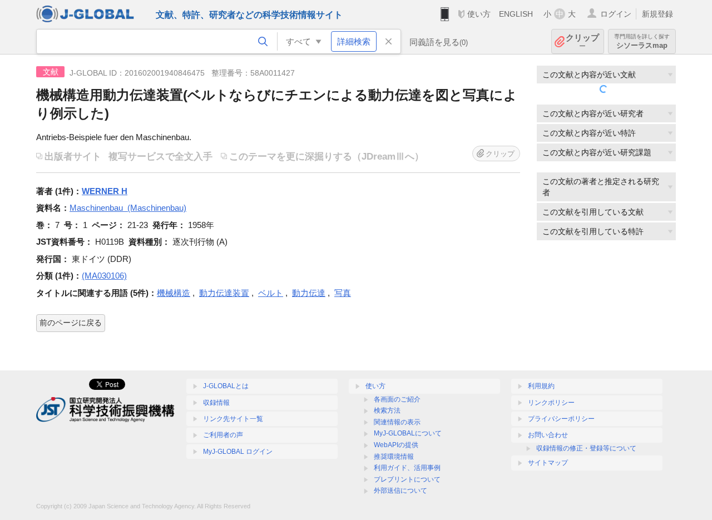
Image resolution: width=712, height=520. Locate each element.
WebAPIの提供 (396, 445)
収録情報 (216, 403)
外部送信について (400, 490)
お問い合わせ (548, 435)
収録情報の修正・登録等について (586, 448)
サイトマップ (548, 463)
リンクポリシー (551, 403)
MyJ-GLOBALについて (408, 433)
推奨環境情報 (394, 456)
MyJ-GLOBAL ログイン (238, 451)
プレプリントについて (407, 479)
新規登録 (657, 13)
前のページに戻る (70, 322)
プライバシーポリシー (561, 419)
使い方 (479, 13)
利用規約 (541, 386)
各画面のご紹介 (397, 399)
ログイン (615, 13)
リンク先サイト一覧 (233, 419)
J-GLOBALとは (226, 386)
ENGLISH (516, 13)
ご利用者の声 (223, 435)
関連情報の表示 (397, 422)
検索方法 (387, 410)
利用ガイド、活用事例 (407, 468)
